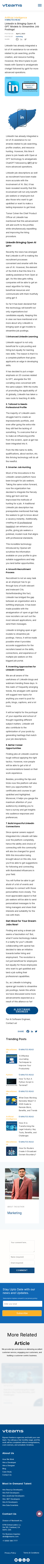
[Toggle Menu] (40, 5)
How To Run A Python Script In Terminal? (26, 1082)
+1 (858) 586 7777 (10, 1541)
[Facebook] (17, 39)
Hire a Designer (8, 1465)
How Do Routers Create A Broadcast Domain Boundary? (27, 1151)
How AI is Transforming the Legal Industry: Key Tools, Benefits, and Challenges (27, 1129)
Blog (4, 1468)
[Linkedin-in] (24, 1560)
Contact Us (6, 1475)
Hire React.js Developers (12, 1490)
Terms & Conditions (31, 1553)
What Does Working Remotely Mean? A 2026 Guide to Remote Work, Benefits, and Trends (28, 1104)
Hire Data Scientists (10, 1505)
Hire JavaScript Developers (13, 1496)
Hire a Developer (9, 1462)
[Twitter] (25, 39)
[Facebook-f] (20, 1560)
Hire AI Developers (10, 1502)
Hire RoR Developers (10, 1493)
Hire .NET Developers (11, 1499)
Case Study (7, 1472)
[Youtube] (16, 1560)
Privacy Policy (10, 1553)
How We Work (8, 1459)
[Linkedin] (21, 39)
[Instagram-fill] (28, 1560)
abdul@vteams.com (10, 1536)
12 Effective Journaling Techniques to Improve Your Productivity (25, 1062)
